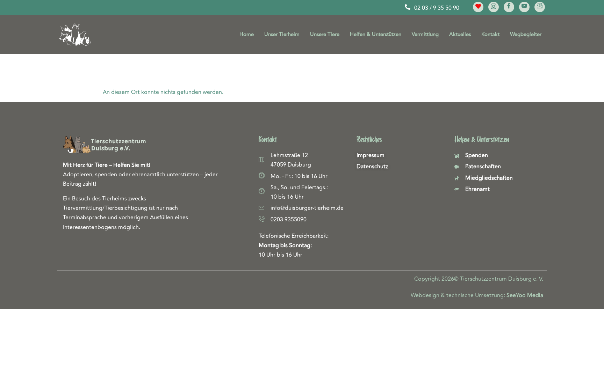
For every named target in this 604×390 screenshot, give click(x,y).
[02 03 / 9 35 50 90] (407, 7)
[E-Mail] (539, 7)
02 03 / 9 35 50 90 (436, 8)
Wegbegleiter (525, 34)
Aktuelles (460, 34)
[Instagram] (493, 7)
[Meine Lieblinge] (478, 7)
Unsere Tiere (324, 34)
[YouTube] (524, 7)
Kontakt (490, 34)
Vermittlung (425, 34)
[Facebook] (509, 7)
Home (246, 34)
